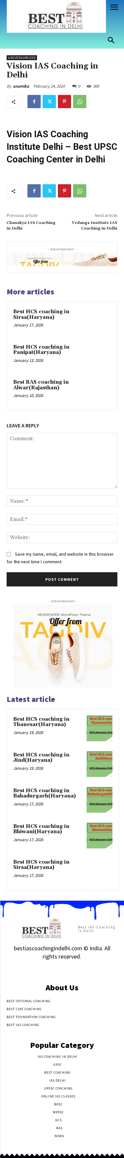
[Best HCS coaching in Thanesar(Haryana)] (99, 728)
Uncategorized (22, 58)
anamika (21, 86)
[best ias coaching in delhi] (56, 16)
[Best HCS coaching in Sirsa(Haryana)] (98, 320)
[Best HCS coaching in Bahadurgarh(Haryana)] (99, 800)
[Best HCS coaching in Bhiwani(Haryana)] (99, 835)
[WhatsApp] (79, 101)
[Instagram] (50, 969)
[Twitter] (49, 101)
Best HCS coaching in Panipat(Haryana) (41, 350)
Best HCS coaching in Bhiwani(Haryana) (41, 829)
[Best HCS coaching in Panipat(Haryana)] (98, 356)
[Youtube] (85, 969)
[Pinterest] (64, 101)
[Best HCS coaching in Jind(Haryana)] (99, 764)
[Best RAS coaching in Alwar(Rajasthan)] (98, 391)
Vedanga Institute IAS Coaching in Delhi (94, 225)
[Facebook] (34, 101)
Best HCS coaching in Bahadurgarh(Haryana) (44, 793)
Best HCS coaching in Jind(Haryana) (41, 758)
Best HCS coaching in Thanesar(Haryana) (41, 722)
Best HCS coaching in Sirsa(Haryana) (41, 315)
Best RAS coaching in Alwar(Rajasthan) (41, 385)
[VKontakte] (73, 969)
